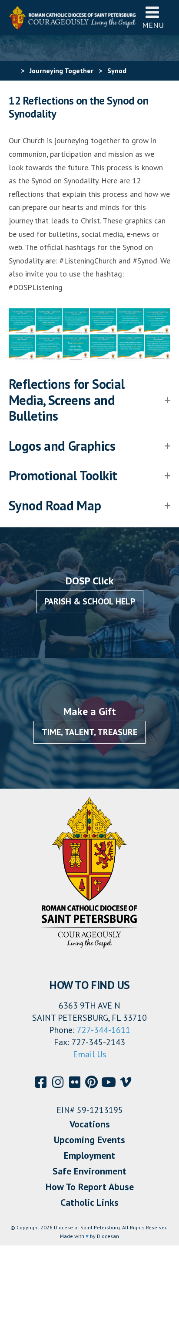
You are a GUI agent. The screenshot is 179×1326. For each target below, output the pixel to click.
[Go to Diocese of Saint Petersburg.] (12, 70)
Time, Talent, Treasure (89, 732)
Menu (153, 25)
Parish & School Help (89, 601)
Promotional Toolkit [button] (63, 475)
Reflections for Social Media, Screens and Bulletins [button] (67, 400)
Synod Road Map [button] (55, 505)
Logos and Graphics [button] (62, 446)
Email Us (89, 1054)
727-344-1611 (103, 1030)
